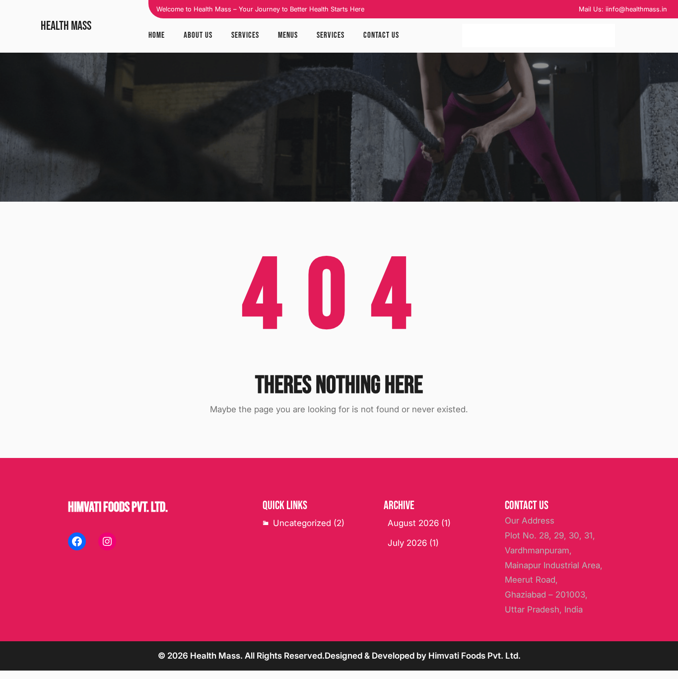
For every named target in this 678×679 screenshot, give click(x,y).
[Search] (602, 36)
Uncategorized (302, 523)
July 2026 (407, 543)
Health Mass (66, 26)
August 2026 (413, 523)
